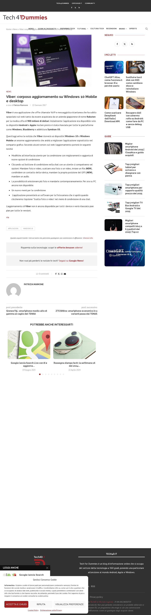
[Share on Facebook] (55, 274)
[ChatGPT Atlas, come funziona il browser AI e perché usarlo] (114, 67)
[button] (11, 354)
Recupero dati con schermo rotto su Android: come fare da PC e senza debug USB (135, 120)
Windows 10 (28, 228)
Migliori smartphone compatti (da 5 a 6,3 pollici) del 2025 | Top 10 (133, 226)
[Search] (146, 29)
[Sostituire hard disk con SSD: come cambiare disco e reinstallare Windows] (135, 67)
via (7, 217)
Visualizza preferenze (69, 604)
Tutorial (81, 29)
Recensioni (111, 29)
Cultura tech (97, 29)
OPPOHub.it (77, 3)
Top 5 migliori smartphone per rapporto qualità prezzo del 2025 (134, 189)
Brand (122, 29)
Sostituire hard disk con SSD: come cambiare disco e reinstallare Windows (134, 84)
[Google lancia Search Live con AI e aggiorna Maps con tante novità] (29, 345)
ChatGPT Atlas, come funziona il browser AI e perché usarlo (113, 81)
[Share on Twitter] (59, 274)
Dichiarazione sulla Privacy (51, 610)
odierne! (70, 247)
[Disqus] (51, 421)
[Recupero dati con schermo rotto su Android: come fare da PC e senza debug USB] (135, 102)
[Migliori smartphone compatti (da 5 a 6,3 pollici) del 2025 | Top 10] (113, 225)
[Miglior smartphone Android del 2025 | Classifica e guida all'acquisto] (113, 148)
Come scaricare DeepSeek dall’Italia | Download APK (113, 117)
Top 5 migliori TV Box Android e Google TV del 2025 (134, 207)
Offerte (133, 29)
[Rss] (79, 8)
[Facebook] (71, 8)
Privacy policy (96, 596)
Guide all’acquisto (47, 29)
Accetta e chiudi (16, 604)
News (31, 29)
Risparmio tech (67, 29)
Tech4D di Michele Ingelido (101, 602)
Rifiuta (41, 604)
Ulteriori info (88, 238)
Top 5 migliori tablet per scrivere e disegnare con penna (133, 170)
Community (90, 3)
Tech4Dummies (62, 3)
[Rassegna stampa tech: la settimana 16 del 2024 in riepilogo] (74, 345)
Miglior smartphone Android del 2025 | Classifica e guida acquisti (134, 149)
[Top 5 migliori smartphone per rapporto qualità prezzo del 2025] (113, 189)
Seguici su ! (71, 260)
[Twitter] (75, 8)
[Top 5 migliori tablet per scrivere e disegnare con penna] (113, 169)
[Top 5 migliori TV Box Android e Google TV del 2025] (113, 207)
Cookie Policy (33, 610)
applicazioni (13, 228)
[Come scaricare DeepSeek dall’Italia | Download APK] (114, 102)
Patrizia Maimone (21, 105)
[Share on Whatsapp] (62, 274)
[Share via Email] (65, 274)
